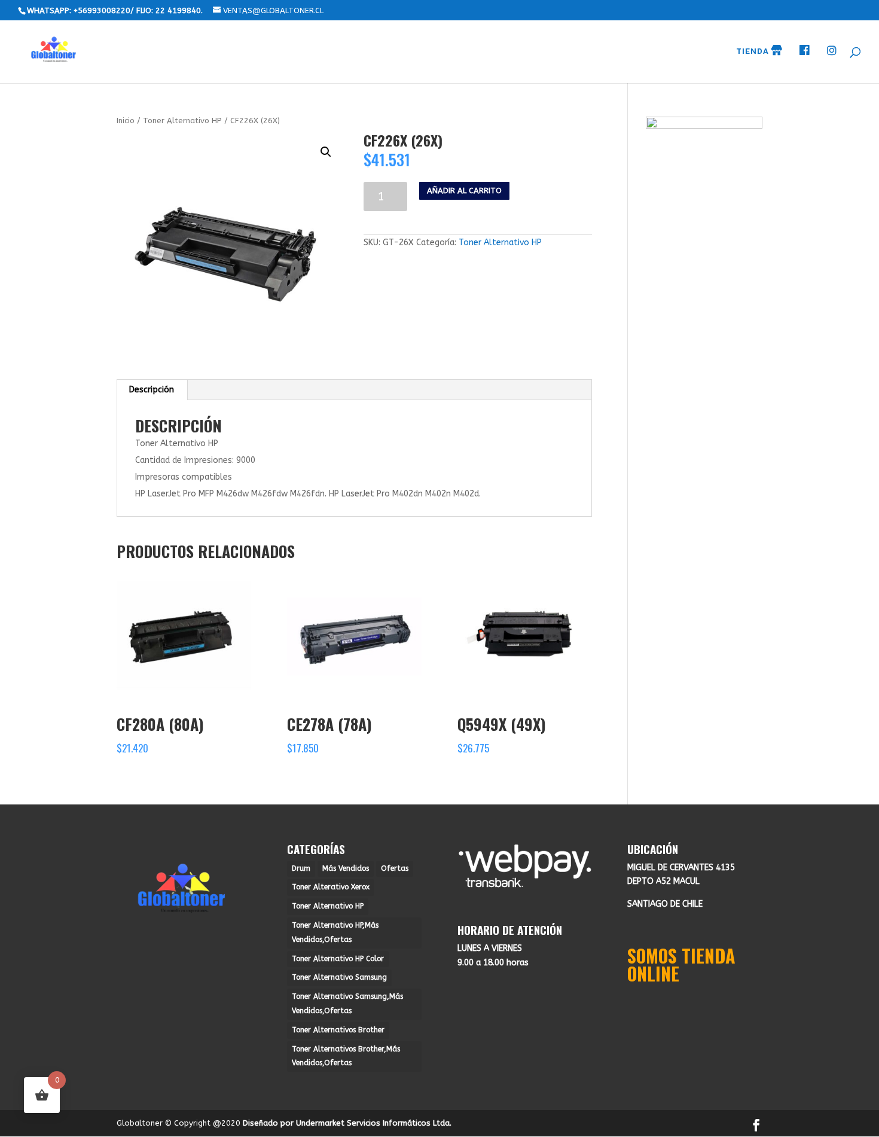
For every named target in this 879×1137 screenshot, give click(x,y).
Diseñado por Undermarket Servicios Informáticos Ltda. (347, 1122)
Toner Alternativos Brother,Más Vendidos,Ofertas (346, 1056)
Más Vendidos (345, 868)
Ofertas (394, 868)
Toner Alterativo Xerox (331, 887)
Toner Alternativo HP (182, 120)
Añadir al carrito (464, 190)
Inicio (126, 120)
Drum (301, 868)
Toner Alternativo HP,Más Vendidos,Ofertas (335, 932)
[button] (326, 152)
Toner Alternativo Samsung (339, 977)
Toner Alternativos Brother (338, 1030)
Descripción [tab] (151, 390)
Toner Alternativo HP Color (338, 959)
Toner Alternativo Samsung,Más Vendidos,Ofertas (347, 1003)
